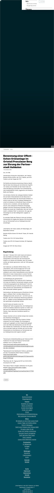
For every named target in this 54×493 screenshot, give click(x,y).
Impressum (27, 471)
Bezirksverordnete (27, 397)
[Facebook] (2, 3)
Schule (27, 412)
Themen (28, 9)
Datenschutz (27, 473)
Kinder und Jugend (27, 410)
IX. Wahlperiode (27, 444)
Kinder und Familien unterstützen (27, 431)
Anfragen (27, 446)
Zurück (6, 379)
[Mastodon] (4, 3)
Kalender (27, 460)
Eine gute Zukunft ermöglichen (27, 433)
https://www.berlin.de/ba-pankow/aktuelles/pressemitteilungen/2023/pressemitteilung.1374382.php (18, 356)
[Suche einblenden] (47, 3)
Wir (27, 395)
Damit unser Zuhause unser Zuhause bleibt (27, 427)
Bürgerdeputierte (31, 5)
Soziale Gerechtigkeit (27, 408)
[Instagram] (11, 3)
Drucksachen (6, 149)
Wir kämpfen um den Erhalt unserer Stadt (27, 421)
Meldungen (27, 451)
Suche (27, 469)
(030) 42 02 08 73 (27, 491)
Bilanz (27, 419)
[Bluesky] (9, 3)
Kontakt (27, 462)
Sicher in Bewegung (27, 425)
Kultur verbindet (27, 437)
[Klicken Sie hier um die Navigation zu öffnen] (51, 3)
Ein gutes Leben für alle (27, 429)
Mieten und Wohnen (27, 406)
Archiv (11, 149)
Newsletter (27, 453)
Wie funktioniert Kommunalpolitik (27, 416)
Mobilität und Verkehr (27, 403)
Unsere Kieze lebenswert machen (27, 439)
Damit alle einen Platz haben (27, 435)
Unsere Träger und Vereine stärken (27, 423)
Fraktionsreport (27, 455)
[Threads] (7, 3)
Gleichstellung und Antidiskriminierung (27, 414)
